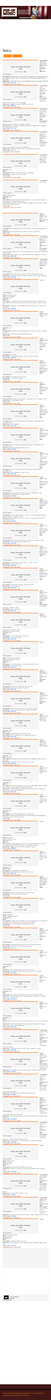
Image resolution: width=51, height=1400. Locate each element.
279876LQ (13, 358)
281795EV (13, 521)
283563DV (13, 763)
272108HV (13, 1245)
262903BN (13, 129)
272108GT (13, 1071)
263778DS (13, 972)
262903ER (13, 106)
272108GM (13, 1119)
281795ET (13, 449)
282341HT (13, 667)
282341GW (13, 425)
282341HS (13, 639)
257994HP (13, 309)
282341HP (13, 474)
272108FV (13, 1194)
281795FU (13, 565)
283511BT (13, 689)
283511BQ (13, 792)
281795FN (13, 543)
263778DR (13, 1027)
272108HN (13, 1171)
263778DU (13, 999)
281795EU (13, 496)
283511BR (13, 737)
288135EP (13, 873)
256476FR (13, 82)
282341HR (13, 610)
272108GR (13, 1050)
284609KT (13, 848)
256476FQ (13, 277)
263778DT (13, 947)
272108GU (13, 1094)
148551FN (13, 150)
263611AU (13, 256)
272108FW (13, 1142)
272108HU (13, 1216)
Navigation (24, 17)
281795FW (13, 587)
